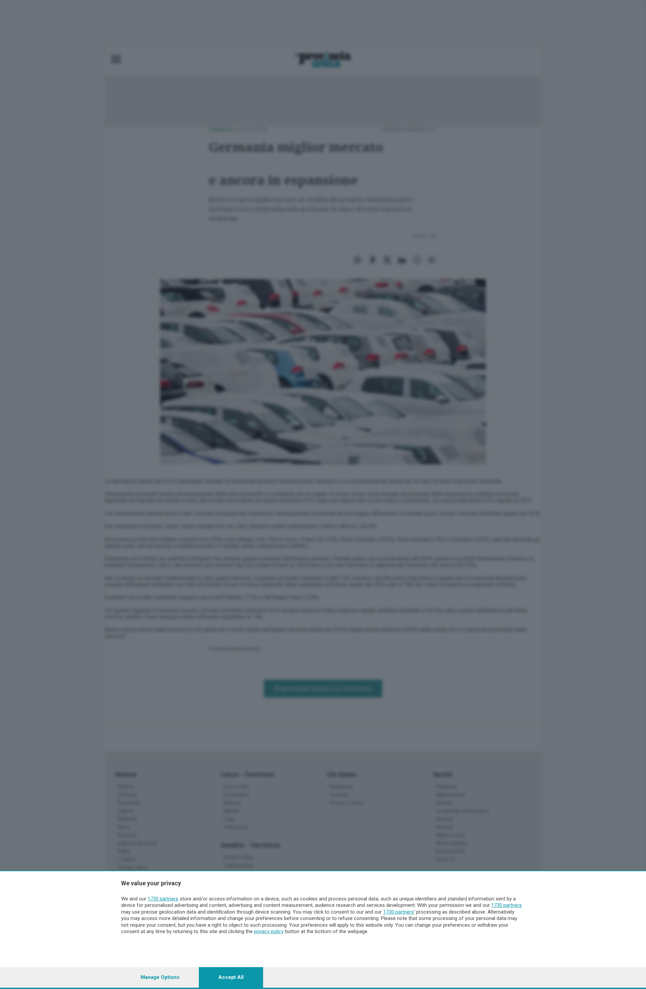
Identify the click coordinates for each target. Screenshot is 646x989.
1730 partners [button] (163, 899)
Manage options (160, 977)
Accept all (231, 977)
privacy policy (269, 931)
